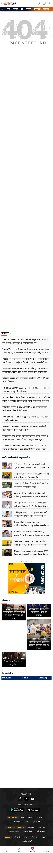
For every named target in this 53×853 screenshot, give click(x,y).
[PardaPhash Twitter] (26, 801)
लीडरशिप (34, 837)
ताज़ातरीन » (6, 333)
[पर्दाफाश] (8, 4)
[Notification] (38, 4)
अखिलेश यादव (41, 831)
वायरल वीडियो (28, 831)
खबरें (22, 817)
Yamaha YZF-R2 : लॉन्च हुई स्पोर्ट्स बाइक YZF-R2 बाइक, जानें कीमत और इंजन (25, 418)
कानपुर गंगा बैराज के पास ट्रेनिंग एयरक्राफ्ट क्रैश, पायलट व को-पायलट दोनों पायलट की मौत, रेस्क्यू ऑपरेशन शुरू (25, 438)
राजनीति (37, 9)
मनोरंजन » (5, 600)
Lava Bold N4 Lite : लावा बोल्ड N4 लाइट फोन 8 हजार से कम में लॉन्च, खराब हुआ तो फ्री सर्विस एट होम (25, 341)
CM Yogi (41, 827)
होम (8, 9)
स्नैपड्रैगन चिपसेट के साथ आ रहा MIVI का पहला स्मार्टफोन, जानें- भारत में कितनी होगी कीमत (25, 409)
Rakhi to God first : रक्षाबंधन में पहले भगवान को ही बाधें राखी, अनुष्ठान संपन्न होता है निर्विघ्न (24, 428)
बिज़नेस (46, 9)
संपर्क (25, 837)
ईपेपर (26, 822)
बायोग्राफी (17, 822)
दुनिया (28, 9)
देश (22, 9)
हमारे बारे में (16, 837)
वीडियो (30, 817)
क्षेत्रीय (15, 9)
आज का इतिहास (14, 831)
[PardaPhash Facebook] (20, 801)
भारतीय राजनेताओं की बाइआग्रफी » (15, 457)
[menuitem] (8, 9)
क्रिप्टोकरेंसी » (7, 673)
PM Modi (30, 827)
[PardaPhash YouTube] (32, 801)
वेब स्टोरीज (40, 817)
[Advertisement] (26, 163)
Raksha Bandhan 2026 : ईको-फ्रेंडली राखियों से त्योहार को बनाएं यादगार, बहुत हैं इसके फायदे (26, 389)
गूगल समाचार (36, 822)
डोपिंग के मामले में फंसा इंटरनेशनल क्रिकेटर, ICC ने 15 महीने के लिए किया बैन (25, 380)
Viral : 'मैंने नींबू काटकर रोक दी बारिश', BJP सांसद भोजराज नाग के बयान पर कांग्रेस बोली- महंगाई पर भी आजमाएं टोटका (25, 361)
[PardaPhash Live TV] (43, 4)
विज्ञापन (44, 837)
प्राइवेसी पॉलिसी (27, 841)
